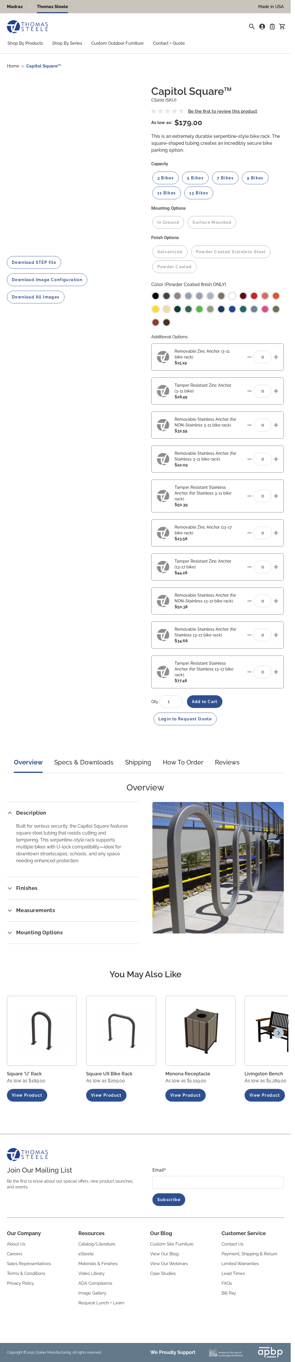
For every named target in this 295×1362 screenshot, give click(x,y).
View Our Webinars (169, 1263)
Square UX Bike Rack (109, 1074)
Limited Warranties (240, 1263)
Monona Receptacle (187, 1074)
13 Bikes (198, 193)
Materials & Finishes (98, 1263)
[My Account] (262, 26)
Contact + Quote (169, 43)
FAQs (227, 1283)
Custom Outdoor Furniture (117, 43)
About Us (16, 1244)
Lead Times (233, 1273)
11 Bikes (166, 193)
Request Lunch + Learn (101, 1302)
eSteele (86, 1253)
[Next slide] (278, 1033)
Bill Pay (229, 1293)
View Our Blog (164, 1253)
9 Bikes (255, 178)
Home (13, 66)
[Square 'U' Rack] (42, 1031)
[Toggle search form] (252, 26)
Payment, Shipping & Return (249, 1253)
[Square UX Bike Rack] (121, 1031)
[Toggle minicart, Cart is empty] (282, 26)
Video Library (91, 1273)
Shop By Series (67, 43)
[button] (168, 111)
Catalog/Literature (97, 1244)
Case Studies (163, 1273)
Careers (14, 1253)
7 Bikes (225, 178)
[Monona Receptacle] (200, 1031)
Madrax (15, 6)
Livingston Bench (264, 1074)
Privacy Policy (20, 1283)
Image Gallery (92, 1293)
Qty (155, 701)
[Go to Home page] (27, 26)
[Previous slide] (12, 1033)
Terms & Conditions (26, 1273)
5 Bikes (195, 178)
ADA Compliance (95, 1283)
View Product (27, 1095)
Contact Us (232, 1244)
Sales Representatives (29, 1263)
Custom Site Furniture (172, 1244)
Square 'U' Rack (24, 1074)
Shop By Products (25, 43)
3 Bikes (165, 178)
